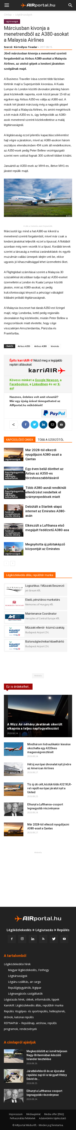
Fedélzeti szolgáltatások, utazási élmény (13, 514)
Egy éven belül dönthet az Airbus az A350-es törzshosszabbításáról (44, 473)
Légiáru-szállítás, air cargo (24, 982)
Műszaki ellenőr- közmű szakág (44, 627)
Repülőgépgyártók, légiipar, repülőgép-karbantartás (14, 475)
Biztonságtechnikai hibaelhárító (44, 641)
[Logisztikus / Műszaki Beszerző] (14, 589)
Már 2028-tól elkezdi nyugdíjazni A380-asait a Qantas (43, 454)
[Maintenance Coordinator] (14, 617)
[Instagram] (22, 939)
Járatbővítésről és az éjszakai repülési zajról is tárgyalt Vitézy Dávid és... (47, 1074)
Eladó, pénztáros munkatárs (42, 599)
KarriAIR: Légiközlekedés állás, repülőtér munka (33, 1005)
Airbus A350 (24, 346)
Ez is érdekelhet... (18, 686)
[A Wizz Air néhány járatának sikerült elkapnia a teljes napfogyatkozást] (38, 716)
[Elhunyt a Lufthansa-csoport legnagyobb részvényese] (13, 809)
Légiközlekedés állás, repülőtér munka (29, 575)
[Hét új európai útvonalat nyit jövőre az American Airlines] (13, 769)
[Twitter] (54, 939)
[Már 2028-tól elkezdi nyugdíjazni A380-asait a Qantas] (13, 454)
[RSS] (43, 939)
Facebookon (19, 384)
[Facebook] (12, 939)
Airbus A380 (40, 346)
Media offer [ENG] (54, 1114)
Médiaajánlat (33, 1114)
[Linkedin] (33, 939)
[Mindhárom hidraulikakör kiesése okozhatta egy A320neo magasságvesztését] (13, 749)
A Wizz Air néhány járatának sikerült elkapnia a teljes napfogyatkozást (34, 726)
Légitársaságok (23, 14)
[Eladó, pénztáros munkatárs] (14, 603)
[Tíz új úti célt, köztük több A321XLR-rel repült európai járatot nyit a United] (13, 789)
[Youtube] (64, 939)
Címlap (8, 14)
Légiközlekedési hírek (17, 964)
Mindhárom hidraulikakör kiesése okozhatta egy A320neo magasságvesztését (49, 748)
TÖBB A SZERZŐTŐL (51, 439)
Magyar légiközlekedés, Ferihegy (28, 970)
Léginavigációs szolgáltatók (25, 993)
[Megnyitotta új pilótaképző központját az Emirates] (13, 549)
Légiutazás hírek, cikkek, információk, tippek (31, 999)
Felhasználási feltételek (22, 1118)
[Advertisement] (38, 879)
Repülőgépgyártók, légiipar (24, 988)
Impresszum (16, 1114)
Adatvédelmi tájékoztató (52, 1118)
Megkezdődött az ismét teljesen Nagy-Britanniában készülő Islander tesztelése (47, 1055)
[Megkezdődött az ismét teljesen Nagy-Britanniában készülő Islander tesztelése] (13, 1056)
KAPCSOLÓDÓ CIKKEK (19, 439)
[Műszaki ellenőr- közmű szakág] (14, 631)
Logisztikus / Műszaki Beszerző (44, 585)
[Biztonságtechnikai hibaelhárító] (14, 645)
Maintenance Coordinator (41, 613)
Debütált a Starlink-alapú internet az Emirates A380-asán (45, 511)
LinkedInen (40, 384)
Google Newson (46, 380)
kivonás (55, 346)
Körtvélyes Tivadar (25, 47)
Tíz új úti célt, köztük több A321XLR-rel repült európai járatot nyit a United (49, 788)
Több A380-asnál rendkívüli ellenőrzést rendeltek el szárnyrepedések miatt (45, 492)
